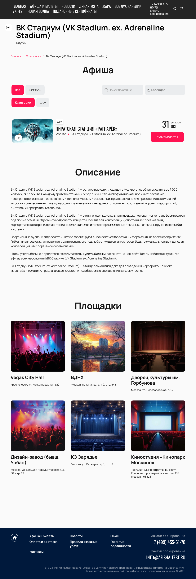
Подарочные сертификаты (75, 11)
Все (17, 90)
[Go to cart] (181, 9)
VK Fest (18, 11)
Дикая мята (89, 6)
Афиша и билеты (44, 6)
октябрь (35, 90)
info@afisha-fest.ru (165, 557)
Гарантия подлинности (120, 544)
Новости (68, 6)
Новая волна (38, 11)
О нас (114, 536)
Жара (106, 6)
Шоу (43, 102)
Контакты (36, 552)
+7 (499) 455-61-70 (159, 5)
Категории (23, 102)
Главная (19, 6)
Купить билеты (167, 137)
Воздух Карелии (128, 6)
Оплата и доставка (43, 542)
